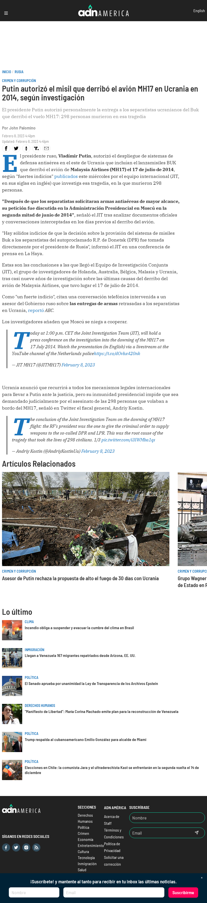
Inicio (6, 72)
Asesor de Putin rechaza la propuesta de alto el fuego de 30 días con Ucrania (80, 578)
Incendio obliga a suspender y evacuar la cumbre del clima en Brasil (79, 627)
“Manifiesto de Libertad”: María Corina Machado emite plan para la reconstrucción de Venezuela (101, 711)
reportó (36, 310)
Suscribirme (183, 892)
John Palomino (22, 127)
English (199, 10)
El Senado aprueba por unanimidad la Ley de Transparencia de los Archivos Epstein (91, 683)
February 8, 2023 (78, 365)
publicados (66, 176)
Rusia (19, 72)
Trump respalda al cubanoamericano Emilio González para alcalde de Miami (85, 739)
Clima (29, 622)
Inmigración (34, 650)
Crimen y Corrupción (19, 80)
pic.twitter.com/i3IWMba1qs (128, 440)
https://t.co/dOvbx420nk (117, 353)
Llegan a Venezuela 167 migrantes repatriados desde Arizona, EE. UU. (80, 655)
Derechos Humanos (40, 705)
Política (31, 677)
